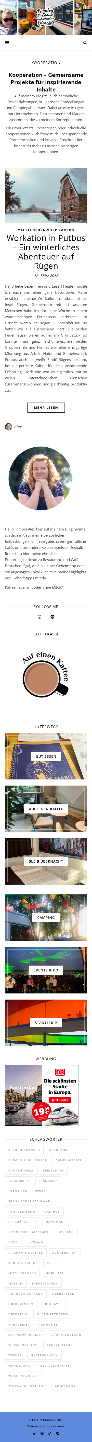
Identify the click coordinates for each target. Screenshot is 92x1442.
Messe (52, 1263)
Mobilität (54, 1273)
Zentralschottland (27, 1386)
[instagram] (34, 1433)
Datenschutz (36, 1426)
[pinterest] (42, 1433)
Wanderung (19, 1365)
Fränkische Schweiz (26, 1191)
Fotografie (19, 1181)
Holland (66, 1232)
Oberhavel (52, 1304)
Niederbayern (45, 1283)
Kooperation (64, 1252)
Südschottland (23, 1345)
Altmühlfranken (24, 1150)
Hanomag (55, 1222)
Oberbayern (63, 1294)
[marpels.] (46, 17)
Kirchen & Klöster (25, 1252)
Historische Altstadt (28, 1232)
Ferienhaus (53, 1170)
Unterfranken (44, 1355)
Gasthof (52, 1211)
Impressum (55, 1426)
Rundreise (48, 1324)
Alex (18, 426)
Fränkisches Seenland (29, 1201)
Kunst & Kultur (23, 1263)
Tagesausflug (60, 1345)
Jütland (35, 1242)
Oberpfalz (18, 1314)
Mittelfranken (22, 1273)
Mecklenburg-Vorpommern (46, 230)
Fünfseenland (21, 1211)
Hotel (13, 1242)
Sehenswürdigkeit (25, 1335)
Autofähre (59, 1150)
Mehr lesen (46, 407)
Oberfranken (20, 1304)
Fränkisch (48, 1181)
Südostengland (66, 1335)
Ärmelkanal (66, 1386)
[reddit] (57, 1433)
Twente (15, 1355)
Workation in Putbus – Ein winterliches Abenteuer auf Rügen (46, 251)
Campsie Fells (21, 1170)
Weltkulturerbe (54, 1365)
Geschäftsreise (22, 1222)
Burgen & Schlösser (27, 1160)
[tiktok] (50, 1433)
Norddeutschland (25, 1294)
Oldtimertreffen (53, 1314)
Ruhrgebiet (18, 1324)
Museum (15, 1283)
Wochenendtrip (23, 1376)
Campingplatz (69, 1160)
